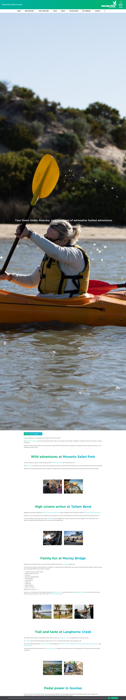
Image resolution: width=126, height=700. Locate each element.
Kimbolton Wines (64, 643)
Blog (55, 11)
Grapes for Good (44, 643)
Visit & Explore (43, 11)
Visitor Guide (73, 11)
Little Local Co (58, 592)
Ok (109, 697)
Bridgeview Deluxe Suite (55, 593)
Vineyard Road (28, 645)
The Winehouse (94, 643)
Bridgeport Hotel (80, 592)
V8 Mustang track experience (92, 512)
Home (19, 11)
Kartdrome (50, 518)
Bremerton (79, 643)
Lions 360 (29, 465)
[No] (124, 698)
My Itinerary (86, 11)
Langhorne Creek (64, 637)
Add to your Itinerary (32, 434)
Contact (97, 11)
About (63, 11)
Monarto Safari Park (57, 462)
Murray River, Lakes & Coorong (12, 4)
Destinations (29, 11)
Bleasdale (72, 643)
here (36, 589)
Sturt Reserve (65, 564)
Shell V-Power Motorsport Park (51, 512)
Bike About (27, 640)
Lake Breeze (85, 643)
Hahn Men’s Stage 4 (31, 441)
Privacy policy (114, 697)
